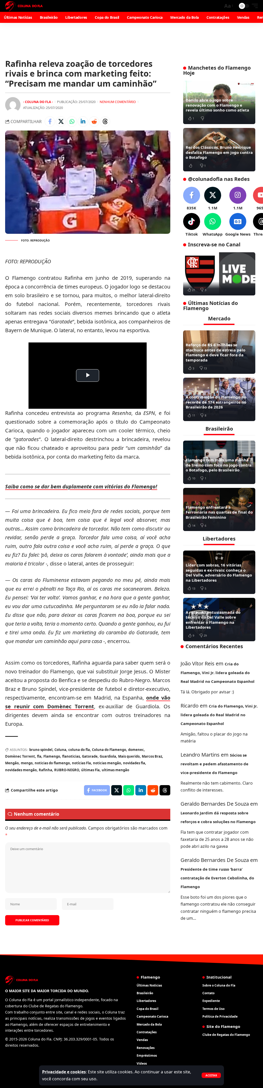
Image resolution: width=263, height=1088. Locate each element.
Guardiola (108, 756)
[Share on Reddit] (94, 121)
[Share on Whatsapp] (72, 121)
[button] (211, 1075)
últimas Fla (90, 770)
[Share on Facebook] (50, 121)
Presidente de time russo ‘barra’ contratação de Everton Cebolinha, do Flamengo (217, 878)
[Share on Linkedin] (83, 121)
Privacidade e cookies (64, 1072)
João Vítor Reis (197, 663)
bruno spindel (40, 749)
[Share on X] (61, 121)
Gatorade (90, 756)
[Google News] (237, 225)
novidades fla (134, 763)
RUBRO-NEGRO (66, 770)
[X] (213, 199)
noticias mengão (107, 763)
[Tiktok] (191, 225)
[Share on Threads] (105, 121)
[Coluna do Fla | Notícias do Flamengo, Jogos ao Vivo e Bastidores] (24, 6)
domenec (136, 749)
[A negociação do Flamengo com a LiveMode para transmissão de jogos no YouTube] (219, 274)
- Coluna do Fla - (38, 101)
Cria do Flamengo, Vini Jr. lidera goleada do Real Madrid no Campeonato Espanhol (218, 672)
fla (39, 756)
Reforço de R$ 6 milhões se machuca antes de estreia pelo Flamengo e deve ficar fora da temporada (215, 352)
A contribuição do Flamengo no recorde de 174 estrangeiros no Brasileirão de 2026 (216, 402)
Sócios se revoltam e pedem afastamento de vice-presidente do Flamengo (214, 763)
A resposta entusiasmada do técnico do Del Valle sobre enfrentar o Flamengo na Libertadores (213, 620)
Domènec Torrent (20, 756)
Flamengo (51, 756)
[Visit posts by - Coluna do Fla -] (13, 105)
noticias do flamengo (52, 763)
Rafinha (45, 770)
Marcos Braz (152, 756)
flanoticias (71, 756)
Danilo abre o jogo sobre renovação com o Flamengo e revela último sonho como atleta (217, 105)
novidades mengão (21, 770)
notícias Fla (81, 763)
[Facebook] (191, 199)
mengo (27, 763)
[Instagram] (237, 199)
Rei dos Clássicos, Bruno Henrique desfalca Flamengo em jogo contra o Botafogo (219, 152)
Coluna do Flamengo (109, 749)
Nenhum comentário (118, 101)
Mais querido (129, 756)
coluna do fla (79, 749)
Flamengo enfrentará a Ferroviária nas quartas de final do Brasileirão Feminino (219, 512)
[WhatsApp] (213, 225)
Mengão (12, 763)
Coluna (60, 749)
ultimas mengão (115, 770)
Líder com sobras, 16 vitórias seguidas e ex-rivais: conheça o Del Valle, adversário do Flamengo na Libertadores (219, 572)
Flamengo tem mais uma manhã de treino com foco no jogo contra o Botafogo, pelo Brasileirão (218, 464)
